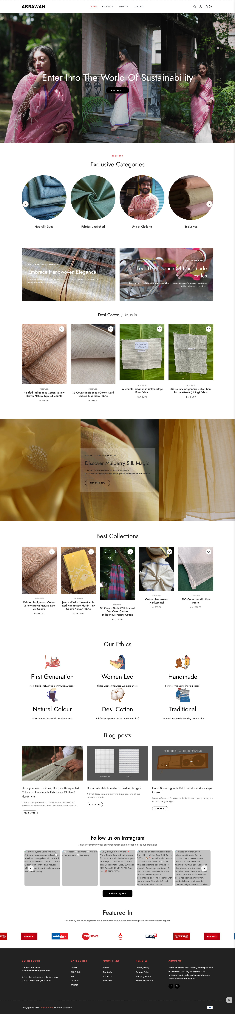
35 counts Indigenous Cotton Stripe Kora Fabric (142, 390)
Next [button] (209, 204)
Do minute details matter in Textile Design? (114, 788)
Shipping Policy (143, 976)
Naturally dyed (44, 226)
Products (107, 972)
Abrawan (44, 388)
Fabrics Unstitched (93, 226)
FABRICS (75, 980)
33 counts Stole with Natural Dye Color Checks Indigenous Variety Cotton (117, 611)
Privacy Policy (142, 967)
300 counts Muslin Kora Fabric (195, 601)
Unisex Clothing (142, 226)
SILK (72, 976)
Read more (29, 813)
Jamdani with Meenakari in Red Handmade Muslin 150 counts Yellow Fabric (78, 606)
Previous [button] (26, 204)
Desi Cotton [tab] (108, 315)
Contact (107, 980)
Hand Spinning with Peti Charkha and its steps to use (182, 790)
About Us (107, 976)
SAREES (74, 967)
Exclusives (191, 226)
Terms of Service (144, 980)
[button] (195, 6)
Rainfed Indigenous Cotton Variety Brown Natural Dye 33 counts (44, 394)
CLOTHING (76, 972)
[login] (200, 6)
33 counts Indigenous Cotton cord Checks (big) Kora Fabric (93, 394)
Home (106, 967)
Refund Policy (142, 972)
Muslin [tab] (131, 315)
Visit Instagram (117, 893)
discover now (97, 483)
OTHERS (74, 985)
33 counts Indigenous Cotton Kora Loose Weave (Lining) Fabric (190, 390)
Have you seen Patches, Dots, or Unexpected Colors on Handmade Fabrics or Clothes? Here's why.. (50, 792)
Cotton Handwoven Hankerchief (156, 601)
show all (118, 628)
